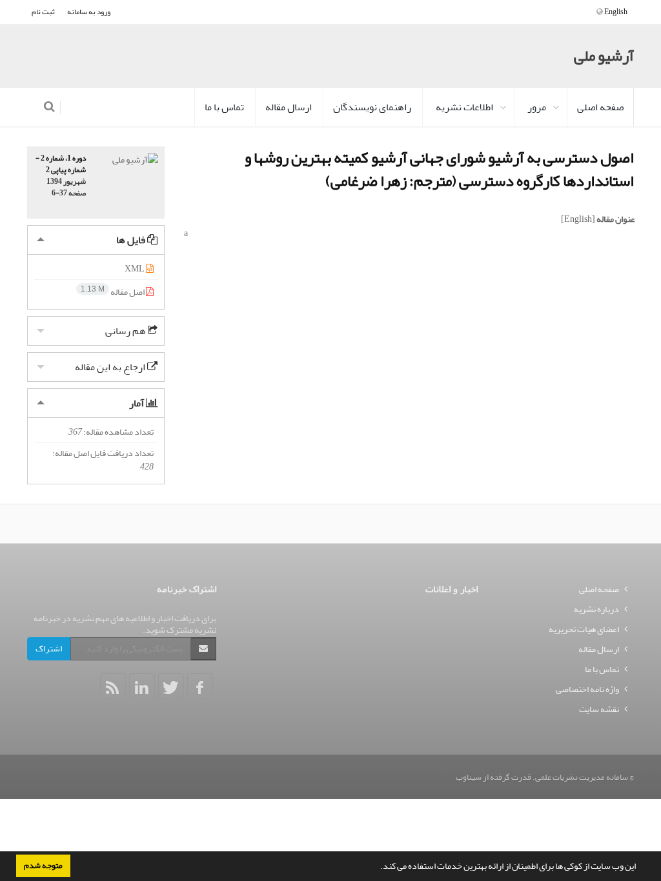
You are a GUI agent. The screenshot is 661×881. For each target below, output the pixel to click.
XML (135, 268)
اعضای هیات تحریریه (584, 629)
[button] (377, 867)
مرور (536, 107)
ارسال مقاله (288, 107)
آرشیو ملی (604, 56)
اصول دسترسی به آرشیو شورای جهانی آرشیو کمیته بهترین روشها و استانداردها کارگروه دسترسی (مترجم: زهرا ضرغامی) (439, 169)
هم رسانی (126, 331)
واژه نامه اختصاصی (587, 689)
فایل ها (131, 240)
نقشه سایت (599, 709)
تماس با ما (224, 107)
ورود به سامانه (88, 12)
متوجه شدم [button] (43, 865)
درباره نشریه (596, 609)
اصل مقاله (113, 292)
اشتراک (49, 648)
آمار (137, 403)
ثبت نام (43, 12)
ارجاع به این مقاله (111, 367)
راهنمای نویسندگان (372, 107)
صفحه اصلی (600, 107)
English (615, 12)
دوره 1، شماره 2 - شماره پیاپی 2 (61, 164)
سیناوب (469, 777)
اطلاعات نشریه (464, 107)
